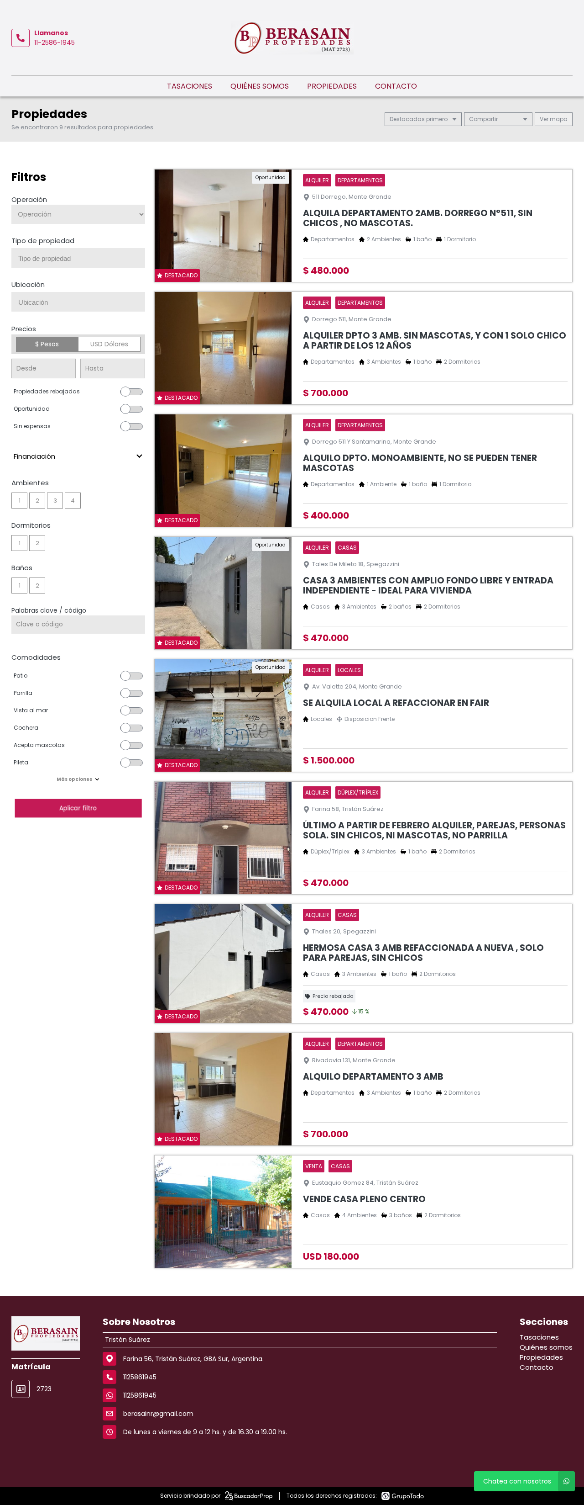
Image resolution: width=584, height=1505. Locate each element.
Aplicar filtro (78, 808)
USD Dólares (109, 344)
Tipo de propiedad (42, 240)
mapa (558, 119)
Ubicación (28, 284)
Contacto (396, 86)
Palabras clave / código (48, 610)
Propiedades (332, 86)
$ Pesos (47, 344)
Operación (29, 199)
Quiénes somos (259, 86)
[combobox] (78, 258)
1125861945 (139, 1395)
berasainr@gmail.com (158, 1413)
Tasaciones (189, 86)
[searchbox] (81, 258)
